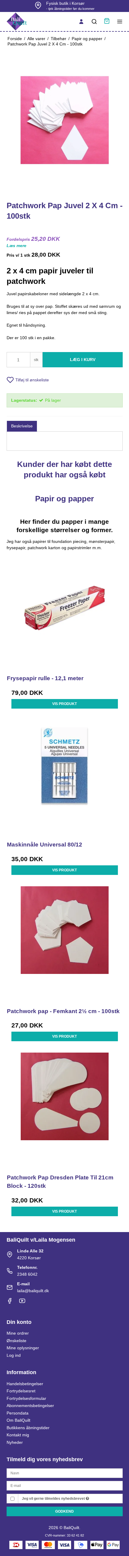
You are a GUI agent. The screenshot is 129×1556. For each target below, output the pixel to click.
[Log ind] (81, 22)
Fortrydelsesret (21, 1390)
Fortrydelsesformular (26, 1398)
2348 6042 (27, 1274)
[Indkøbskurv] (107, 21)
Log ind (14, 1355)
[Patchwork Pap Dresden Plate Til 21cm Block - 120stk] (64, 1110)
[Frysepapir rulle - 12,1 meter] (64, 611)
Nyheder (15, 1442)
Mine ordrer (18, 1333)
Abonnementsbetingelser (30, 1405)
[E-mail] (65, 1485)
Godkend (64, 1511)
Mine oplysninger (23, 1347)
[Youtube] (22, 1302)
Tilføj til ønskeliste (32, 379)
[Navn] (65, 1472)
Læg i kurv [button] (82, 359)
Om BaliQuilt (18, 1420)
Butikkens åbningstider (28, 1427)
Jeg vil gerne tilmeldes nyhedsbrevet (54, 1498)
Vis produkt (64, 704)
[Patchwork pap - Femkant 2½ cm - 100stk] (64, 943)
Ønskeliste (16, 1340)
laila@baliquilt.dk (33, 1290)
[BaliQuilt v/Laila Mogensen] (17, 22)
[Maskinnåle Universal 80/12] (64, 777)
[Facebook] (10, 1302)
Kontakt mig (18, 1434)
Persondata (17, 1413)
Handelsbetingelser (25, 1383)
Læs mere (16, 245)
